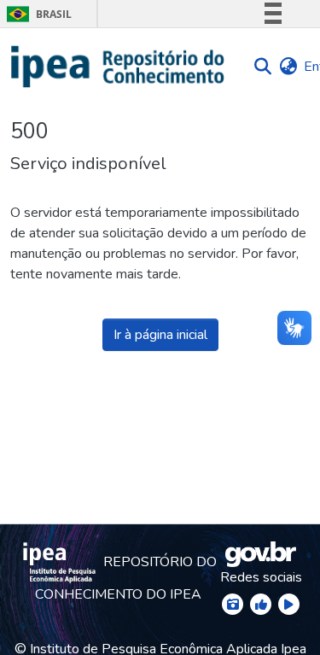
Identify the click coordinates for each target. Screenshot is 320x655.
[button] (118, 66)
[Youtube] (289, 604)
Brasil (36, 14)
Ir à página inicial (160, 334)
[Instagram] (232, 604)
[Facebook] (260, 604)
